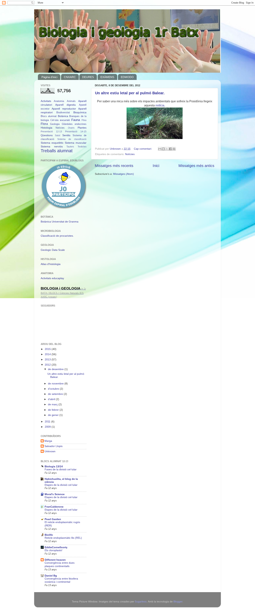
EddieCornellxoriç (56, 547)
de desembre (56, 369)
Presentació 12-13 (51, 131)
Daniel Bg (51, 575)
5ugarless (141, 601)
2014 (48, 354)
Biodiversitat (63, 112)
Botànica (63, 116)
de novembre (56, 383)
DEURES (88, 77)
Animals (71, 101)
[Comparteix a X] (167, 149)
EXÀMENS (107, 77)
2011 (48, 421)
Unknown (49, 451)
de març (53, 404)
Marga (48, 440)
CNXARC (70, 77)
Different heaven (55, 559)
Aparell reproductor (64, 108)
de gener (53, 414)
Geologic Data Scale (53, 249)
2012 (48, 364)
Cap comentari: (143, 148)
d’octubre (54, 388)
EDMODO (127, 77)
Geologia (55, 124)
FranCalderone (54, 506)
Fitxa (84, 120)
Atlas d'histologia (50, 264)
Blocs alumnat (49, 116)
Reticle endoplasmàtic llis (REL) (63, 537)
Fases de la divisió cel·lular (61, 469)
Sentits (66, 135)
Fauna (75, 120)
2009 (48, 426)
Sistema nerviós (52, 146)
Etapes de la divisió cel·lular (61, 485)
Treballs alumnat (56, 150)
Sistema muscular (75, 142)
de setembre (56, 393)
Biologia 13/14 (54, 466)
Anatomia (59, 101)
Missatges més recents (114, 166)
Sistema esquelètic (52, 142)
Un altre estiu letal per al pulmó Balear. (130, 93)
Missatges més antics (196, 166)
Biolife (49, 534)
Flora (44, 124)
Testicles (82, 147)
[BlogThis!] (163, 149)
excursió (65, 120)
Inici (156, 166)
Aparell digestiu (65, 104)
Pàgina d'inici (49, 77)
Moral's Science (55, 494)
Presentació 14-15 (75, 131)
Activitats (46, 101)
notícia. (160, 105)
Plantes (82, 127)
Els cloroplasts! (53, 550)
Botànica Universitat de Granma (59, 221)
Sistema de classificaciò (71, 139)
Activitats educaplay (52, 278)
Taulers (70, 147)
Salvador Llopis (53, 446)
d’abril (52, 399)
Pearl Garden (53, 519)
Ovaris (71, 128)
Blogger (177, 601)
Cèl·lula (54, 120)
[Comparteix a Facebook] (170, 149)
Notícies (130, 154)
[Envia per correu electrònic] (160, 149)
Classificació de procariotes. (57, 235)
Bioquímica (79, 112)
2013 (48, 359)
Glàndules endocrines (74, 124)
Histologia (46, 127)
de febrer (54, 409)
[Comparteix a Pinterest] (174, 149)
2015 (48, 349)
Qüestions (47, 135)
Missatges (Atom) (123, 173)
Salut (57, 135)
